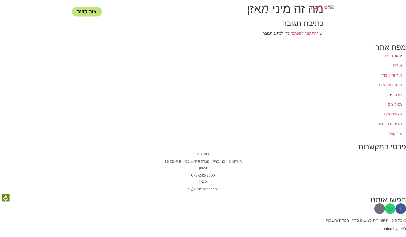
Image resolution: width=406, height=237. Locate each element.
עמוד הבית (393, 56)
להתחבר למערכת (305, 33)
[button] (400, 208)
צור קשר (395, 134)
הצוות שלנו (138, 12)
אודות (267, 12)
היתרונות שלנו (212, 12)
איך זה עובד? (243, 12)
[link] (314, 12)
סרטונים (186, 12)
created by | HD (393, 229)
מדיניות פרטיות (389, 124)
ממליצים (163, 12)
